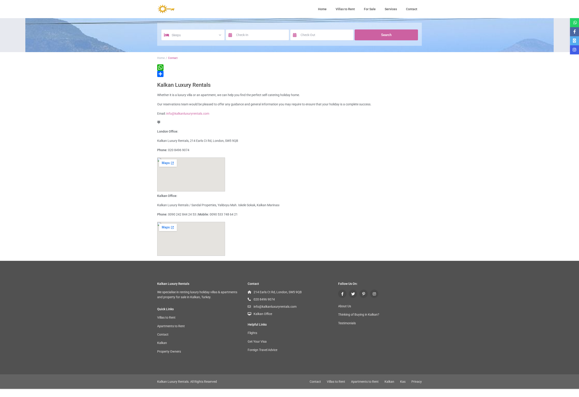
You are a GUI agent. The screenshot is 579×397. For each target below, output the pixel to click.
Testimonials (347, 323)
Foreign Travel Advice (262, 350)
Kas (403, 381)
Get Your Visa (257, 341)
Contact (411, 9)
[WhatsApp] (289, 67)
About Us (344, 306)
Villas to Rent (345, 9)
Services (391, 9)
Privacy (416, 381)
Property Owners (169, 351)
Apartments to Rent (171, 326)
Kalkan (162, 343)
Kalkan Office (263, 314)
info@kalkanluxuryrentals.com (187, 113)
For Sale (370, 9)
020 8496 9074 (264, 299)
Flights (252, 333)
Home (322, 9)
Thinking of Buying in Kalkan (358, 314)
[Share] (289, 74)
